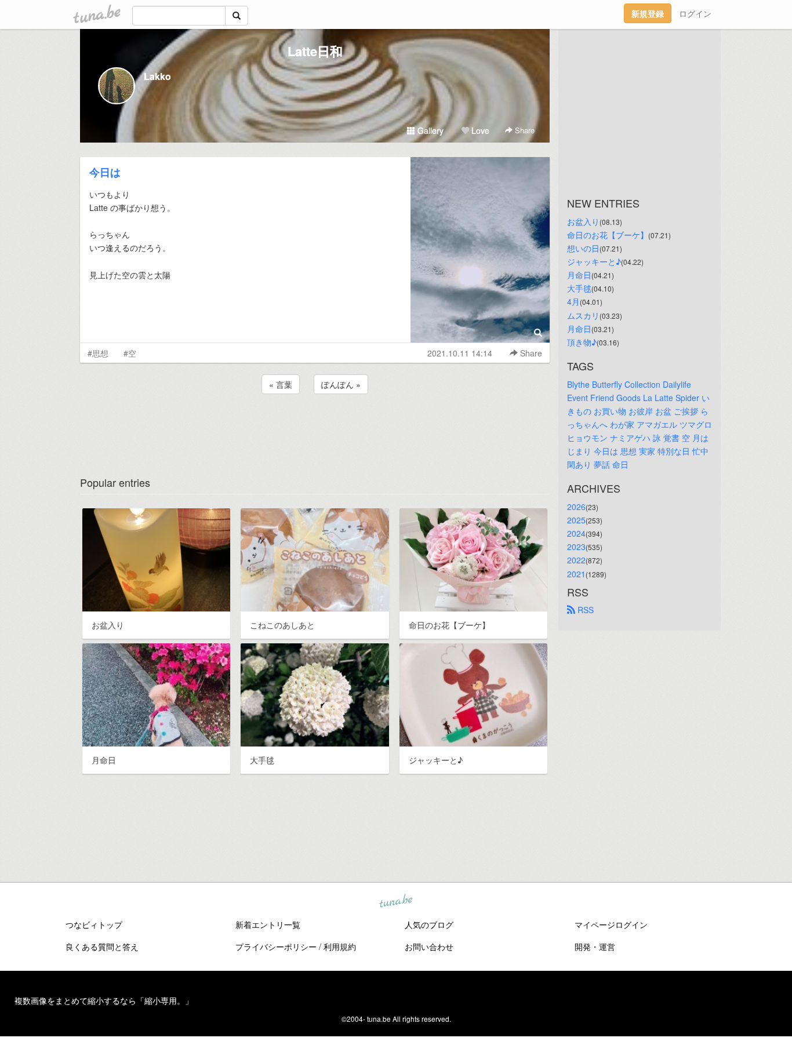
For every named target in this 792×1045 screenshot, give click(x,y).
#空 (129, 353)
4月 (573, 301)
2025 (576, 520)
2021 (576, 574)
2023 (576, 546)
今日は (105, 172)
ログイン (695, 13)
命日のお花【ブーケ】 (607, 235)
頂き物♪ (582, 342)
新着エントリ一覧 (267, 924)
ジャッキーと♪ (594, 261)
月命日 (579, 275)
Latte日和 (315, 51)
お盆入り (583, 221)
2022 (576, 560)
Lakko (157, 76)
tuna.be (395, 901)
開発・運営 (595, 946)
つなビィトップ (94, 924)
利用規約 (340, 946)
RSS (584, 610)
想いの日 (583, 248)
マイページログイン (611, 924)
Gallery (429, 130)
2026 (576, 506)
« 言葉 (280, 384)
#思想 (98, 353)
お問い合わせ (429, 946)
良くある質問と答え (102, 946)
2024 (576, 533)
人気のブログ (429, 924)
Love (479, 130)
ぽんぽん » (341, 384)
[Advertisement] (315, 428)
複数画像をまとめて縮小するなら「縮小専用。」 (103, 1000)
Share (524, 130)
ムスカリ (583, 315)
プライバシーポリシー (276, 946)
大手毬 (579, 288)
